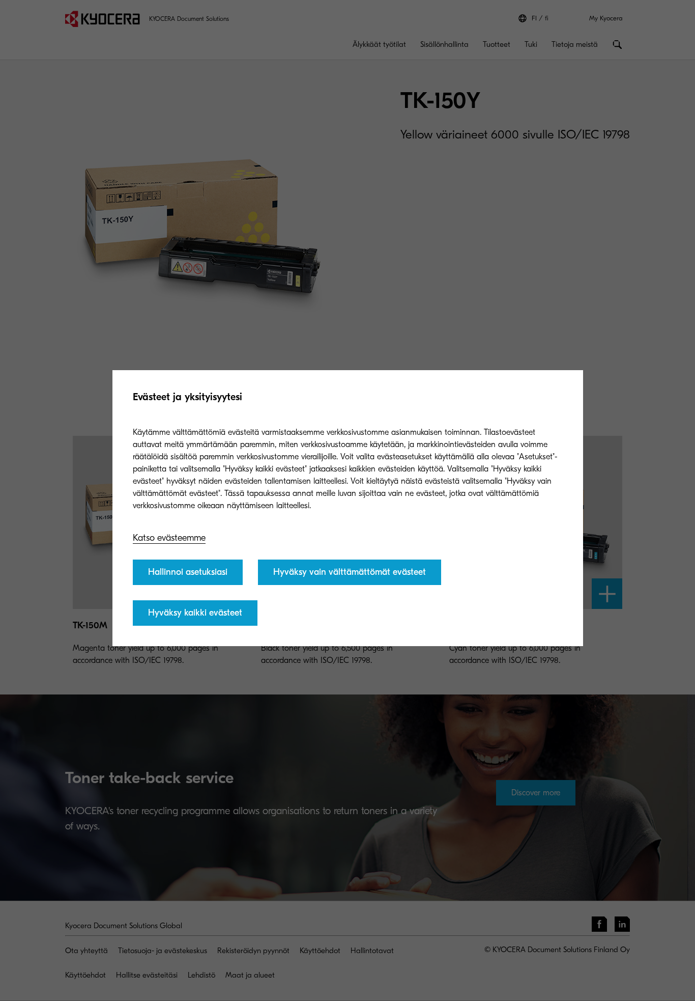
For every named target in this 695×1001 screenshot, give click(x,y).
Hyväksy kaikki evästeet (195, 612)
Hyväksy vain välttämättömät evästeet (349, 572)
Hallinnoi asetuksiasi (187, 572)
